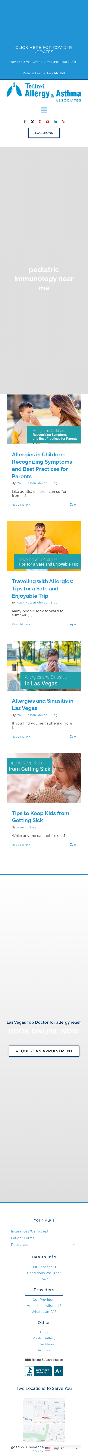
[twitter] (32, 121)
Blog (53, 483)
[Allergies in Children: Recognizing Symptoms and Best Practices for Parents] (44, 419)
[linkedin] (55, 121)
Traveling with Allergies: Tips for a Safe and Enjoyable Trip (44, 540)
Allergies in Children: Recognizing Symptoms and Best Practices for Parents (44, 411)
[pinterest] (40, 121)
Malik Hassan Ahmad (32, 483)
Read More (20, 504)
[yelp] (63, 121)
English (57, 1448)
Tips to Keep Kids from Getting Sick (44, 772)
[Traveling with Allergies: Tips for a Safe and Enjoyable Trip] (44, 546)
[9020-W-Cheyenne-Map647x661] (44, 1400)
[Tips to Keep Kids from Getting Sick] (44, 778)
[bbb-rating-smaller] (44, 1358)
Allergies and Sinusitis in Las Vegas (44, 660)
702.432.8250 (57, 62)
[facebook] (24, 121)
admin (21, 827)
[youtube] (48, 121)
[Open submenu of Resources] (74, 1244)
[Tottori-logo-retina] (44, 84)
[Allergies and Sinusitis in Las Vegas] (44, 666)
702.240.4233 (20, 62)
